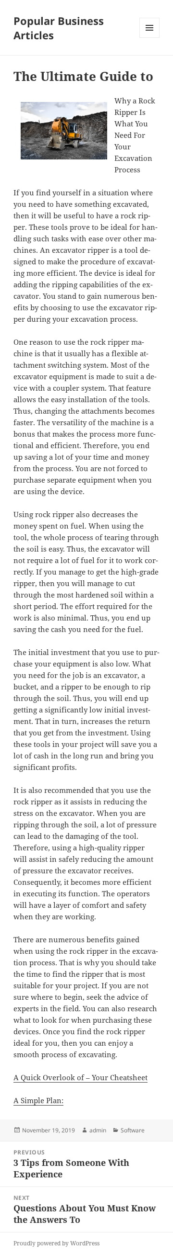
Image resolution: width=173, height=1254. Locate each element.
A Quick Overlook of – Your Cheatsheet (80, 1077)
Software (133, 1130)
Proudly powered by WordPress (56, 1243)
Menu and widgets (150, 37)
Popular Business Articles (58, 27)
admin (97, 1130)
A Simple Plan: (38, 1100)
